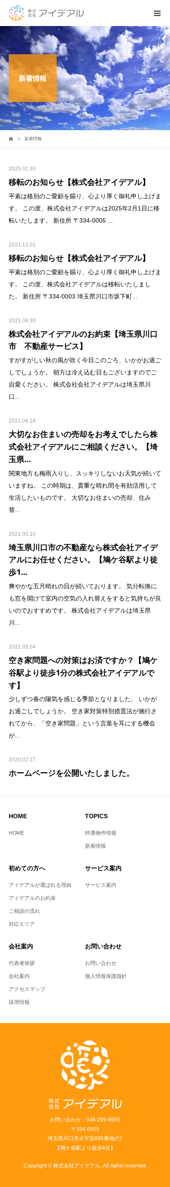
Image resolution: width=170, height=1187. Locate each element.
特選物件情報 (100, 833)
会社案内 (19, 976)
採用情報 (19, 1002)
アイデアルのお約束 (32, 898)
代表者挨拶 (22, 963)
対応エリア (22, 924)
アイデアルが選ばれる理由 (40, 885)
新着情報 (95, 846)
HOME (16, 833)
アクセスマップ (27, 989)
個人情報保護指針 (106, 976)
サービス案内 (100, 885)
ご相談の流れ (24, 911)
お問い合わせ (100, 963)
